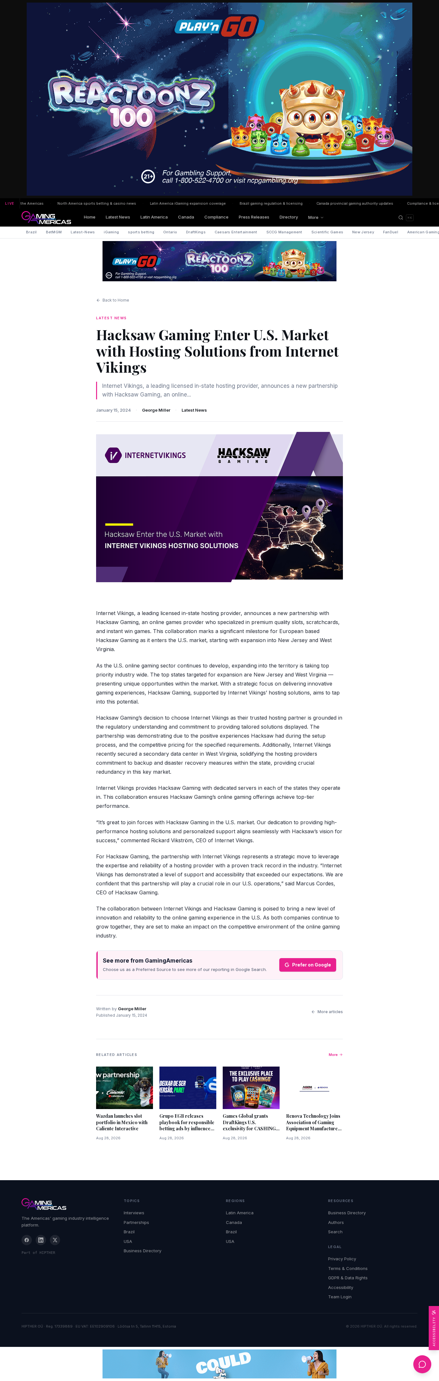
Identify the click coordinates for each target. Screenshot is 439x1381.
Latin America (154, 216)
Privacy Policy (342, 1258)
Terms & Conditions (348, 1268)
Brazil (31, 232)
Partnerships (136, 1222)
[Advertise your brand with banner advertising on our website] (219, 1363)
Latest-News (83, 232)
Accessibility (340, 1287)
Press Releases (254, 216)
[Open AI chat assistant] (422, 1364)
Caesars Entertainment (236, 232)
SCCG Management (284, 232)
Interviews (134, 1212)
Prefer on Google (311, 964)
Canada (186, 216)
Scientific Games (327, 232)
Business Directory (142, 1250)
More (313, 217)
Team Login (340, 1296)
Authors (336, 1222)
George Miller (156, 410)
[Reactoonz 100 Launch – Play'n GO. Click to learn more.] (219, 99)
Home (89, 216)
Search (335, 1231)
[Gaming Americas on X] (55, 1240)
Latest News (118, 216)
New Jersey (363, 232)
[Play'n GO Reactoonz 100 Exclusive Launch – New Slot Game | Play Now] (219, 261)
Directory (289, 216)
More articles (330, 1011)
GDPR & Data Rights (348, 1277)
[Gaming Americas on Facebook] (27, 1240)
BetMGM (54, 232)
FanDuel (390, 232)
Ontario (170, 232)
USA (128, 1241)
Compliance (216, 216)
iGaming (111, 232)
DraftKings (196, 232)
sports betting (141, 232)
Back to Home (116, 300)
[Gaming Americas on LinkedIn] (41, 1240)
